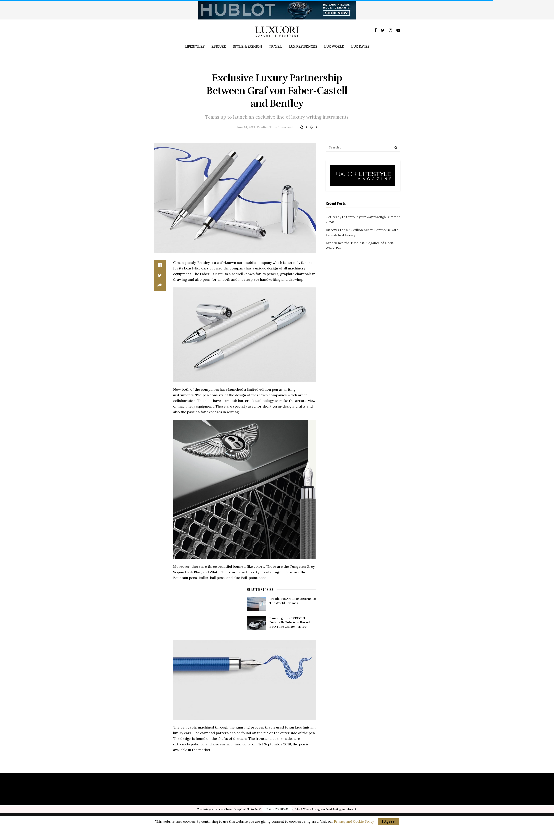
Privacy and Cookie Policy (354, 821)
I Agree (388, 821)
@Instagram (278, 809)
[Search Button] (396, 147)
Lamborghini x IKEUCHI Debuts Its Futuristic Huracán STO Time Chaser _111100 (290, 622)
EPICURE (218, 46)
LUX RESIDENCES (303, 46)
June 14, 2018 (246, 127)
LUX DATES (360, 46)
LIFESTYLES (195, 46)
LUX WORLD (334, 46)
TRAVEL (275, 46)
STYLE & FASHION (247, 46)
